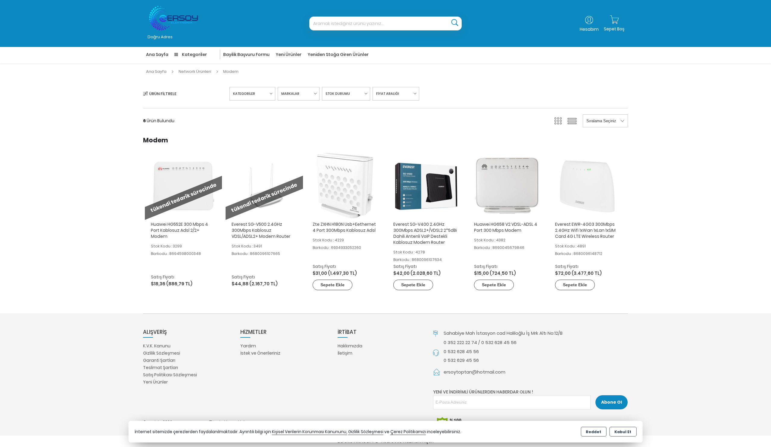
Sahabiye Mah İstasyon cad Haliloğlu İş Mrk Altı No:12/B (503, 333)
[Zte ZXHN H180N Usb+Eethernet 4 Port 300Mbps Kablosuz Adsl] (345, 185)
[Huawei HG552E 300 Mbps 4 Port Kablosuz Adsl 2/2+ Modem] (183, 185)
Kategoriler (194, 54)
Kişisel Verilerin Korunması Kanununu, (309, 432)
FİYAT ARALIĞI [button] (387, 93)
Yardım (248, 346)
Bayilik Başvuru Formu (246, 54)
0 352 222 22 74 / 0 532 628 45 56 (480, 342)
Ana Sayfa (157, 54)
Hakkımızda (350, 346)
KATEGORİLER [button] (244, 93)
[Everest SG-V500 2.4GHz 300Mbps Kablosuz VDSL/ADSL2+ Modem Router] (264, 185)
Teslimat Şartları (160, 368)
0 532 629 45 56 (461, 360)
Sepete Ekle (332, 284)
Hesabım (589, 29)
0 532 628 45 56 (461, 351)
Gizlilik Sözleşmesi (161, 353)
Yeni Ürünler (155, 382)
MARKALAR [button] (290, 93)
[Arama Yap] (454, 23)
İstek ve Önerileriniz (260, 353)
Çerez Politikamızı (408, 432)
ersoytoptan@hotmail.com (474, 372)
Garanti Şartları (159, 360)
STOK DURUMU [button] (338, 93)
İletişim (345, 353)
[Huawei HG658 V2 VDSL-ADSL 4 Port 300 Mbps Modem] (506, 185)
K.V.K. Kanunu (156, 346)
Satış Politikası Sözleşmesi (170, 375)
